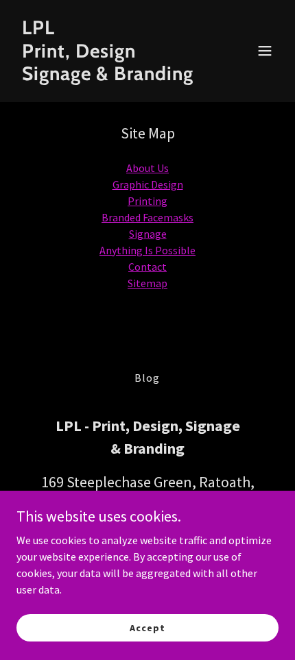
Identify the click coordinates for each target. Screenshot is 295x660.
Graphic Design (148, 184)
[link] (108, 76)
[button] (265, 50)
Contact (147, 266)
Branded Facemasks (147, 217)
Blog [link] (147, 377)
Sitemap (147, 283)
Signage (148, 234)
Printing (147, 201)
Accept (147, 627)
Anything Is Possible (147, 250)
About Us (147, 168)
